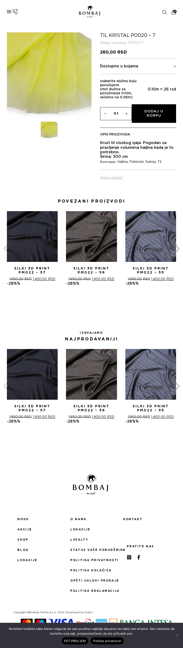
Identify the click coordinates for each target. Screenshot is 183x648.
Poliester (136, 162)
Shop (22, 539)
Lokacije (27, 560)
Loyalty (79, 539)
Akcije (24, 529)
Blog (23, 549)
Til (159, 162)
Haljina (122, 162)
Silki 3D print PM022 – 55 (151, 270)
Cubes (88, 612)
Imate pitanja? (111, 177)
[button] (86, 303)
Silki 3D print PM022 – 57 (32, 270)
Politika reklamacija (91, 590)
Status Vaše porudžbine (91, 549)
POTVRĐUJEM (75, 641)
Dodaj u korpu (153, 113)
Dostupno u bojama (119, 66)
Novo (23, 519)
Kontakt (132, 519)
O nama (78, 519)
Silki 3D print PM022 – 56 (91, 270)
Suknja (150, 162)
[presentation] (5, 248)
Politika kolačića (91, 570)
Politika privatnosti (91, 560)
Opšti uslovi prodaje (91, 580)
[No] (177, 635)
